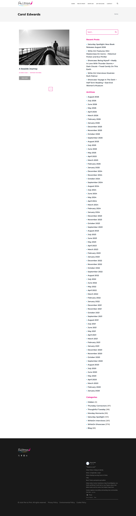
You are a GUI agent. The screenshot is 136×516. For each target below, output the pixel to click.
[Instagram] (24, 455)
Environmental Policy (67, 502)
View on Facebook (89, 497)
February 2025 (94, 164)
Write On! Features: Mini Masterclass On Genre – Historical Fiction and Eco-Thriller (101, 54)
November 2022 (95, 264)
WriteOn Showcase (99, 424)
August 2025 (93, 141)
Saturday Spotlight (98, 417)
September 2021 (95, 316)
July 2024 (92, 190)
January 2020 (94, 391)
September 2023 (95, 227)
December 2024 (95, 171)
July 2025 (92, 145)
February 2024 (94, 208)
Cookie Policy (81, 502)
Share (95, 497)
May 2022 (92, 287)
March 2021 (93, 339)
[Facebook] (21, 455)
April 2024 (92, 201)
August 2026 (93, 97)
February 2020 (94, 387)
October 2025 (94, 134)
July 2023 (92, 234)
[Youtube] (26, 455)
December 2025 (95, 127)
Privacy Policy (53, 502)
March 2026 (93, 115)
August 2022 (93, 275)
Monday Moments (98, 413)
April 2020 (92, 380)
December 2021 (95, 305)
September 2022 (95, 272)
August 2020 (93, 365)
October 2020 (94, 357)
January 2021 (93, 346)
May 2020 (92, 376)
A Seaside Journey (28, 69)
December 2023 (95, 216)
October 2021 (93, 313)
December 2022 (95, 261)
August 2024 (93, 186)
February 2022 (94, 298)
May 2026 (92, 108)
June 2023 (92, 238)
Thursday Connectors (99, 406)
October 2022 (94, 268)
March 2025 (93, 160)
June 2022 (92, 283)
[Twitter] (19, 455)
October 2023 (94, 223)
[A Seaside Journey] (50, 47)
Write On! (91, 3)
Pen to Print (93, 463)
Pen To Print (81, 3)
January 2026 (94, 123)
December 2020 (95, 350)
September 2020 (95, 361)
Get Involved (100, 3)
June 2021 (92, 327)
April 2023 (92, 246)
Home (73, 3)
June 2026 (92, 104)
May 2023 (92, 242)
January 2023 (94, 257)
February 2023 (94, 253)
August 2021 (93, 320)
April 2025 (92, 156)
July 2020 (92, 368)
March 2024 (93, 205)
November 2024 (95, 175)
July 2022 (92, 279)
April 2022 (92, 290)
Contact (109, 3)
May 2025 (92, 153)
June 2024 (92, 194)
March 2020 (93, 383)
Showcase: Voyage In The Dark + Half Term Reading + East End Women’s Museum (101, 83)
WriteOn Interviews (99, 421)
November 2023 (95, 220)
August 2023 (93, 231)
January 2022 (94, 301)
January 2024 (94, 212)
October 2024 (94, 179)
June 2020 (92, 372)
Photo (90, 495)
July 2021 (92, 324)
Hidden (92, 402)
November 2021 (95, 309)
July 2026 (92, 101)
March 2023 (93, 249)
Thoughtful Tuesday (99, 409)
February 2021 (94, 342)
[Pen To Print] (25, 3)
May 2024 (92, 197)
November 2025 (95, 130)
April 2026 (92, 112)
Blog (92, 428)
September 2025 (95, 138)
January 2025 (94, 167)
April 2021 (92, 335)
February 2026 (94, 119)
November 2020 (95, 353)
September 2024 (95, 182)
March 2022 (93, 294)
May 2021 (92, 331)
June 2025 (92, 149)
